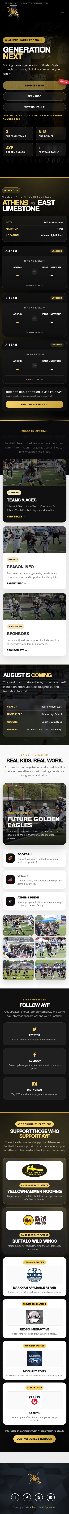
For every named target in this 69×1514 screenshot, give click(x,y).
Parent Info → (16, 583)
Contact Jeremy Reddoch (34, 1438)
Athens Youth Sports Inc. (43, 1507)
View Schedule (34, 107)
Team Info (34, 96)
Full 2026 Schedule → (34, 404)
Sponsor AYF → (17, 650)
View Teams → (16, 516)
